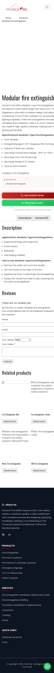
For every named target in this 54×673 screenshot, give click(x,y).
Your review (8, 344)
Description (25, 217)
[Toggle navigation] (47, 7)
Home (8, 18)
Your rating (8, 339)
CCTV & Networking (12, 572)
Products (23, 18)
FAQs (4, 642)
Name (5, 319)
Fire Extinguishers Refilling (15, 599)
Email (4, 329)
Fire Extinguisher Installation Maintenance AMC (26, 594)
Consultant (7, 610)
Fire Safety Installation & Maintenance (21, 605)
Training (6, 615)
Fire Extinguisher (21, 173)
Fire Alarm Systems (12, 557)
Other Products (10, 578)
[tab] (25, 218)
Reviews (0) (41, 217)
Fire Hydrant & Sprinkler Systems (19, 562)
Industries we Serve (12, 637)
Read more (10, 421)
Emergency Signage (12, 567)
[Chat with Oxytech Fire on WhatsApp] (47, 666)
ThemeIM (27, 666)
